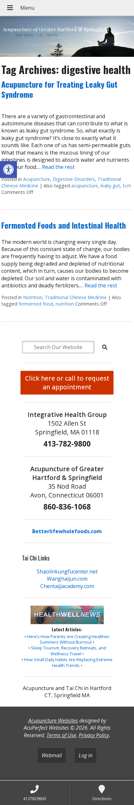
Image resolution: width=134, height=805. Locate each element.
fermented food (36, 304)
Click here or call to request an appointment (67, 382)
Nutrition (32, 297)
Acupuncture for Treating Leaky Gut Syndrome (59, 89)
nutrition (65, 304)
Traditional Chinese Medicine (76, 297)
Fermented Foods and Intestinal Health (63, 225)
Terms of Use (61, 735)
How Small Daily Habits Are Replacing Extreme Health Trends (68, 662)
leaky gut (110, 185)
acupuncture (84, 185)
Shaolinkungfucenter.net (67, 571)
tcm (127, 185)
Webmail (52, 755)
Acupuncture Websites (53, 720)
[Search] (105, 347)
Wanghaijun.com (67, 578)
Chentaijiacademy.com (67, 586)
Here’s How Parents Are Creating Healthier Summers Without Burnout (68, 639)
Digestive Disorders (74, 179)
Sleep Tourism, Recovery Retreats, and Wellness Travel (68, 651)
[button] (8, 169)
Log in (85, 755)
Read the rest (58, 166)
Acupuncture (36, 179)
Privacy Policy (94, 735)
